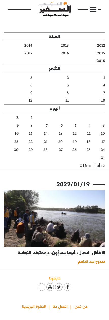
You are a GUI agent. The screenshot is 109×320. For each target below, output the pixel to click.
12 (30, 100)
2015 (101, 53)
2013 (65, 45)
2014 (28, 45)
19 (75, 141)
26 (74, 150)
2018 (101, 60)
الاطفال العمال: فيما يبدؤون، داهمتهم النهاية (61, 252)
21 (46, 141)
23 (16, 141)
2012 (101, 45)
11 (67, 100)
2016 (65, 53)
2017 (28, 53)
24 (103, 150)
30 (16, 150)
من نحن (81, 306)
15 (31, 133)
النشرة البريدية (34, 306)
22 (31, 141)
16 (17, 133)
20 (60, 141)
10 (103, 100)
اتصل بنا (60, 306)
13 (61, 133)
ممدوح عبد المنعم (91, 261)
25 (89, 150)
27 (61, 150)
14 (46, 133)
